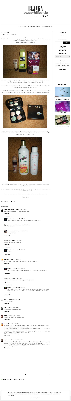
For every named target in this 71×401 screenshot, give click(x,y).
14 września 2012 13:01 (14, 299)
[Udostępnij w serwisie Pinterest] (14, 202)
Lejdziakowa (7, 339)
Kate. (5, 307)
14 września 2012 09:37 (16, 278)
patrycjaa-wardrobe (9, 209)
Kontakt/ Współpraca (47, 26)
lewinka (6, 323)
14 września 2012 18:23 (13, 307)
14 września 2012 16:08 (22, 231)
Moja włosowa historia (34, 26)
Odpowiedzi (8, 216)
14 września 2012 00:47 (16, 240)
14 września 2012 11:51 (24, 225)
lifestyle (67, 63)
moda (63, 65)
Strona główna (22, 26)
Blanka (9, 218)
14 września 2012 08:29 (19, 268)
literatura (58, 65)
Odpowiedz (7, 213)
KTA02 (62, 63)
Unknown (6, 259)
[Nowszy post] (1, 374)
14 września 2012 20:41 (14, 315)
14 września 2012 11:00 (19, 249)
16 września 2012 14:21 (14, 323)
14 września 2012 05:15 (15, 259)
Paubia (5, 299)
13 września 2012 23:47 (20, 209)
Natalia (6, 315)
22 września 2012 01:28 (17, 339)
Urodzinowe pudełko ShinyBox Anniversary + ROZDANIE (62, 98)
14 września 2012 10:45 (19, 287)
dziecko (57, 63)
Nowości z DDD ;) (62, 112)
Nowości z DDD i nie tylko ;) (62, 126)
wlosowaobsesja (11, 231)
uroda (15, 34)
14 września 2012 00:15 (19, 218)
